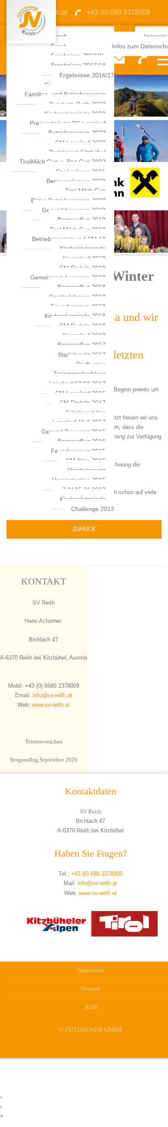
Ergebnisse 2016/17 (86, 75)
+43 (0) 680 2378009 (96, 873)
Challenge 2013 (92, 508)
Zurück (84, 529)
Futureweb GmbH (93, 1029)
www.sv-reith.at (51, 705)
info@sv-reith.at (51, 695)
